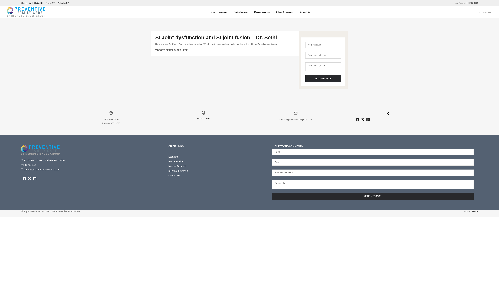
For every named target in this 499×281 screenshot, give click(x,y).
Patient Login (487, 12)
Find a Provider (176, 161)
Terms (475, 211)
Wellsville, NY (63, 3)
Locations (173, 156)
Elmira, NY (38, 3)
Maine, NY (50, 3)
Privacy (467, 211)
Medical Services (177, 166)
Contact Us (174, 175)
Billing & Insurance (178, 171)
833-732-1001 (472, 3)
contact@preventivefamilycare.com (41, 169)
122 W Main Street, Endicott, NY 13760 (44, 160)
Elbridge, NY (26, 3)
